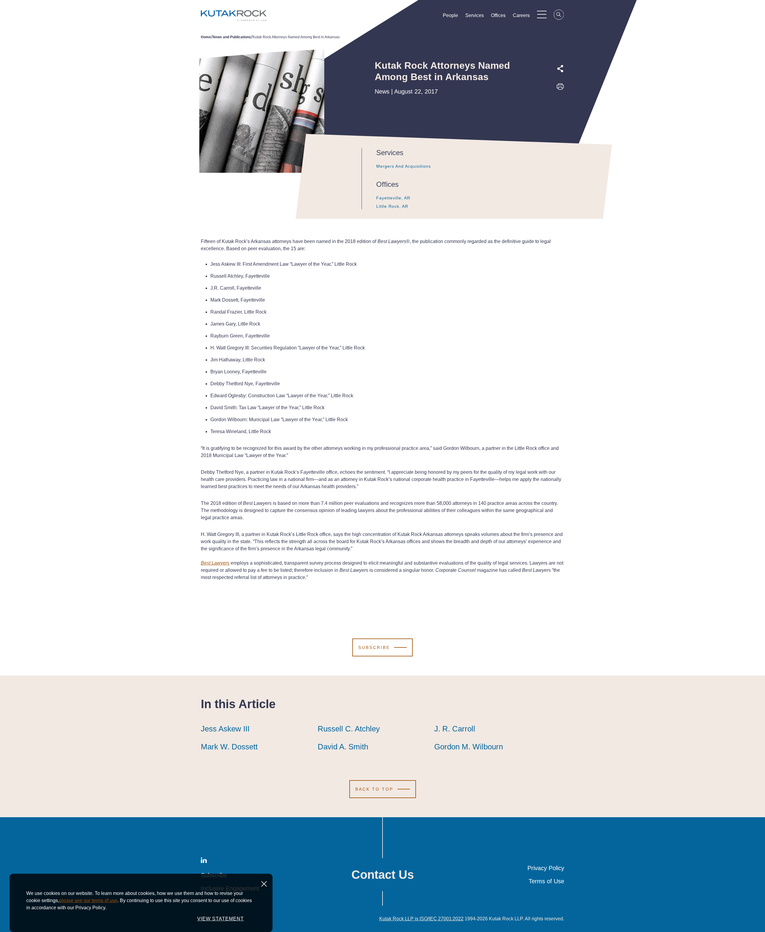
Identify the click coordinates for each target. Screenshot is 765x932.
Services (474, 15)
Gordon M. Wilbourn (468, 746)
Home (206, 37)
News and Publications (231, 37)
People (450, 15)
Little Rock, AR (392, 206)
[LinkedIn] (560, 115)
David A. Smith (343, 746)
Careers (521, 15)
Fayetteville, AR (393, 197)
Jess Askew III (225, 728)
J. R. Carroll (454, 728)
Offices (498, 15)
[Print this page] (560, 88)
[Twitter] (560, 101)
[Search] (559, 16)
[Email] (560, 128)
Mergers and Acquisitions (403, 166)
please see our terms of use (88, 900)
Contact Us (382, 874)
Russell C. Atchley (349, 728)
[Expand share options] (560, 68)
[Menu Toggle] (542, 14)
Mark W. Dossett (229, 746)
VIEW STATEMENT (220, 918)
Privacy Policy (545, 868)
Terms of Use (546, 881)
